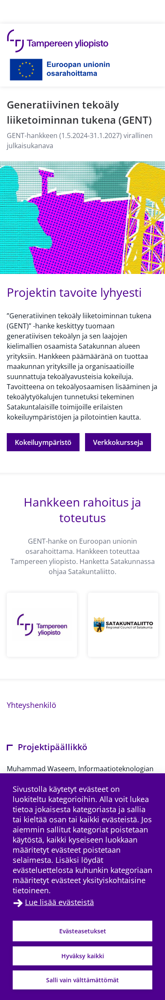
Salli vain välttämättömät (82, 980)
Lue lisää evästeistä (59, 902)
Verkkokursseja (118, 442)
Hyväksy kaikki (82, 956)
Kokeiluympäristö (43, 442)
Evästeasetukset (82, 931)
